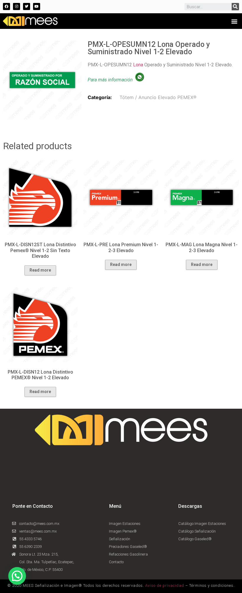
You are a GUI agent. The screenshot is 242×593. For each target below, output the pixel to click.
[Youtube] (36, 6)
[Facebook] (6, 6)
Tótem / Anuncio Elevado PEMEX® (158, 97)
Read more (40, 270)
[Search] (235, 6)
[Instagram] (16, 6)
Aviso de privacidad (164, 585)
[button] (234, 21)
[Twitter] (26, 6)
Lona (138, 65)
